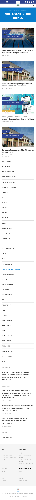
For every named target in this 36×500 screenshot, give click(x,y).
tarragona (7, 379)
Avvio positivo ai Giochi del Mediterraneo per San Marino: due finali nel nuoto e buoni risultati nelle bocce (17, 408)
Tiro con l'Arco (7, 351)
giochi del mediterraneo (11, 375)
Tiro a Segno (6, 341)
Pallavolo (5, 289)
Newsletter (22, 478)
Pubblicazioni (23, 480)
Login (3, 1)
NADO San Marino (8, 274)
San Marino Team (6, 476)
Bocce (4, 197)
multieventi (25, 375)
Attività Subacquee (8, 177)
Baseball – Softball (9, 187)
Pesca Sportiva (7, 295)
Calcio (4, 213)
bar (25, 372)
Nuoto (4, 279)
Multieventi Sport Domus (12, 36)
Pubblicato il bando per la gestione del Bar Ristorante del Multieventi (17, 84)
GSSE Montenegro (8, 248)
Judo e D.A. (5, 259)
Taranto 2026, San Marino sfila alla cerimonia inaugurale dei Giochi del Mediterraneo (14, 421)
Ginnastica (6, 238)
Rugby (4, 310)
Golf (3, 243)
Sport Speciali (7, 325)
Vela (3, 361)
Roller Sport (6, 305)
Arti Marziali (6, 166)
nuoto (5, 377)
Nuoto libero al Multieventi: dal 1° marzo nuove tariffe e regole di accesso (17, 51)
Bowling (5, 202)
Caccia (4, 207)
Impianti (4, 478)
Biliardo (5, 192)
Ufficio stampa (7, 356)
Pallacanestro (7, 284)
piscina (11, 377)
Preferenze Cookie (28, 493)
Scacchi (4, 315)
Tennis (4, 330)
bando (20, 372)
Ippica (4, 254)
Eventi (4, 480)
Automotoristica (8, 182)
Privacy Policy (20, 493)
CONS (5, 32)
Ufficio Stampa (23, 476)
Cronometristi (7, 228)
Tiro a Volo (6, 346)
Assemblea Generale (10, 372)
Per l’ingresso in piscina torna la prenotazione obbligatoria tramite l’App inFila (17, 119)
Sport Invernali (7, 320)
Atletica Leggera (8, 172)
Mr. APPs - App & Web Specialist (20, 496)
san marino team (20, 377)
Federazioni (6, 233)
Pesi (3, 300)
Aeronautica (6, 161)
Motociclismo (7, 264)
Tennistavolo (7, 336)
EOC (28, 372)
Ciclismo (5, 218)
